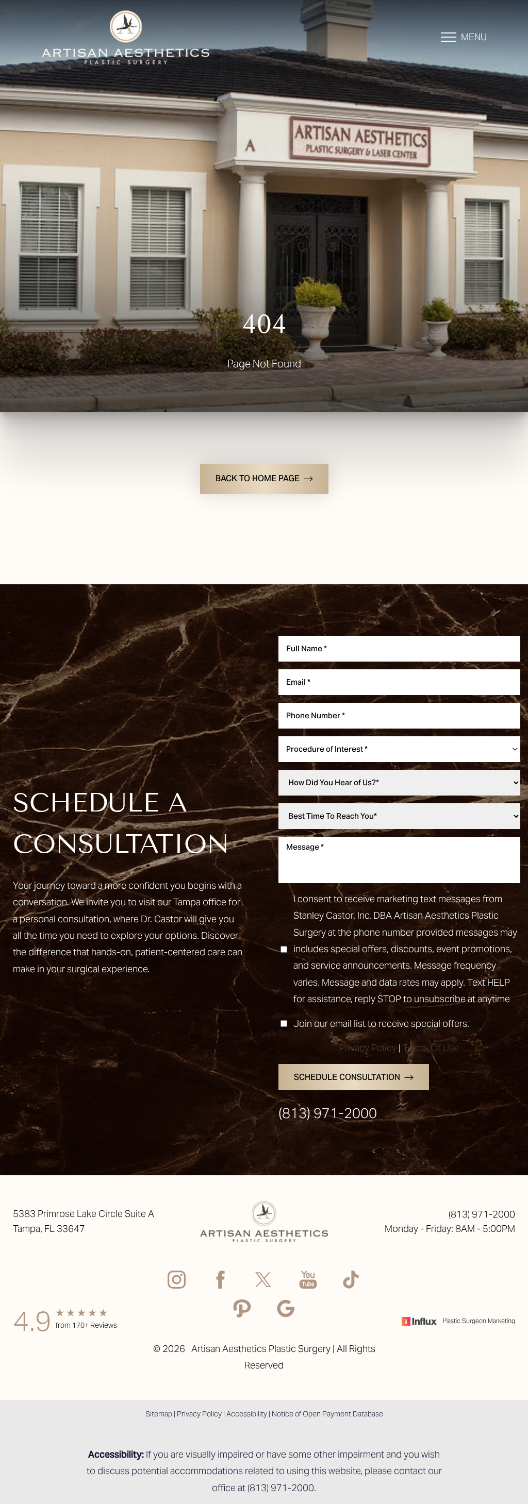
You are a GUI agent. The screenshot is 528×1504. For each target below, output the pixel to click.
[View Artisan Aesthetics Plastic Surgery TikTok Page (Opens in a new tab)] (352, 1282)
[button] (448, 37)
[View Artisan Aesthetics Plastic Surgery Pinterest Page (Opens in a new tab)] (242, 1311)
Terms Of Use (431, 1048)
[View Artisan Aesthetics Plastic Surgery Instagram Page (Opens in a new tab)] (177, 1282)
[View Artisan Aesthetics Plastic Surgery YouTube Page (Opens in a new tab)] (308, 1282)
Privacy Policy (368, 1048)
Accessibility (246, 1413)
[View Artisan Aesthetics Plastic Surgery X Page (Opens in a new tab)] (264, 1282)
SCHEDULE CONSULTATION (347, 1077)
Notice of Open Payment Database (327, 1413)
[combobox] (399, 749)
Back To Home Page (258, 478)
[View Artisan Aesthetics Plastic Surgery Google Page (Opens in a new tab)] (286, 1311)
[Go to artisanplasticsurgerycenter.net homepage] (137, 37)
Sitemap (158, 1413)
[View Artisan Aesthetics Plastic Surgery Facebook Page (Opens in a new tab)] (220, 1282)
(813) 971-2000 (327, 1113)
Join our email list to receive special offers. (381, 1023)
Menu (474, 37)
